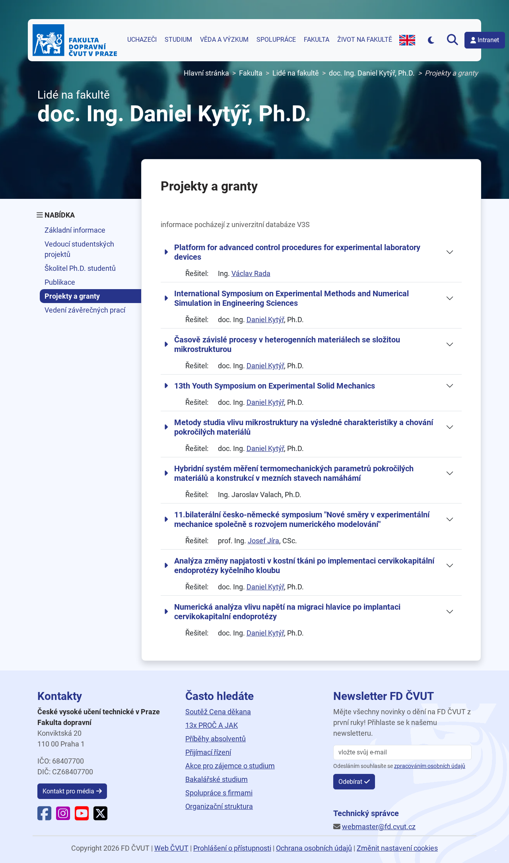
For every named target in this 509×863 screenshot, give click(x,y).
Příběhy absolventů (215, 739)
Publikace (60, 282)
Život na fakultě (364, 39)
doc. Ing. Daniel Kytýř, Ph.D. (372, 73)
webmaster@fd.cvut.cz (379, 826)
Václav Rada (250, 273)
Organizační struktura (219, 806)
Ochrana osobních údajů (314, 848)
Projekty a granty (72, 296)
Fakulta (316, 39)
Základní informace (75, 230)
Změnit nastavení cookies (397, 848)
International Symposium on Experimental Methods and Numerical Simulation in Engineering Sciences (291, 298)
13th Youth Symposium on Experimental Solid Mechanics (274, 386)
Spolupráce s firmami (219, 793)
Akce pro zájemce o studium (230, 766)
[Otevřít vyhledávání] (452, 40)
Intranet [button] (488, 40)
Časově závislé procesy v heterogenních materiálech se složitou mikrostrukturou (287, 344)
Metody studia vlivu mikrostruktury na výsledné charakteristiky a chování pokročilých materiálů (303, 427)
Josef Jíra (263, 540)
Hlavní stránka (206, 73)
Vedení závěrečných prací (85, 310)
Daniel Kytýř (265, 319)
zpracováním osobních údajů (429, 766)
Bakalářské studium (216, 779)
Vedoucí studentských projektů (79, 249)
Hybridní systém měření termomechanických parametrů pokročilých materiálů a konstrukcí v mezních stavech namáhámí (294, 473)
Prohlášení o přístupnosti (232, 848)
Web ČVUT (171, 848)
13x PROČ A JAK (211, 725)
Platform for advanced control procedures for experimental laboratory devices (297, 252)
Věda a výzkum (224, 39)
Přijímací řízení (208, 752)
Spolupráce (276, 39)
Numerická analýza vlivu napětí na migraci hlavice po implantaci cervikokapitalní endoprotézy (287, 611)
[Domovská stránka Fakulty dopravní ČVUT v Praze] (75, 40)
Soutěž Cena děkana (218, 712)
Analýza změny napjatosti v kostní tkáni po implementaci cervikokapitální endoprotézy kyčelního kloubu (304, 565)
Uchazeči (142, 39)
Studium (178, 39)
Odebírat (350, 781)
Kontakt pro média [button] (68, 791)
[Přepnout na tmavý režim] (431, 40)
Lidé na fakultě (295, 73)
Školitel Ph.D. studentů (80, 268)
